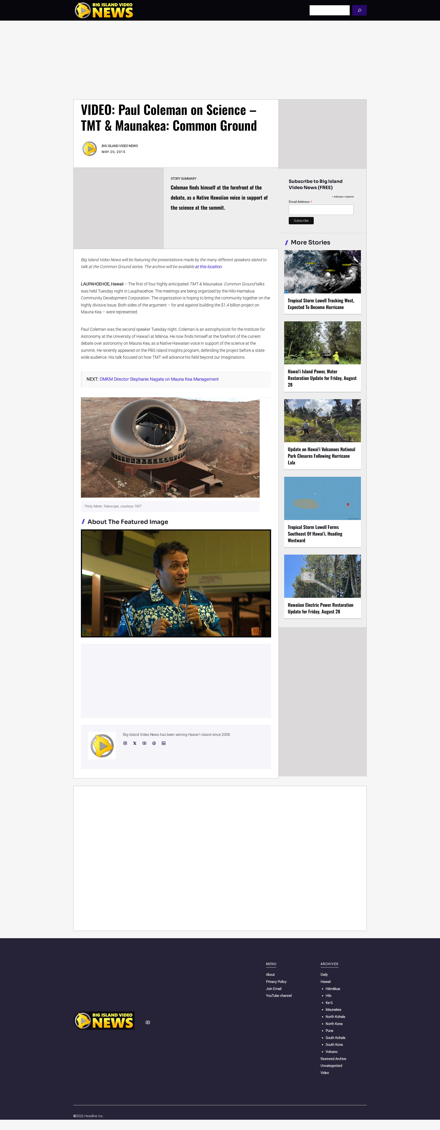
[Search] (359, 10)
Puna (329, 1031)
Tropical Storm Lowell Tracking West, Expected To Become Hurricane (321, 303)
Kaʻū (329, 1003)
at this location (208, 266)
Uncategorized (331, 1066)
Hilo (328, 996)
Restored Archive (333, 1059)
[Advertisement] (220, 60)
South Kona (334, 1045)
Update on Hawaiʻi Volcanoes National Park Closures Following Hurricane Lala (321, 456)
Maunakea (333, 1010)
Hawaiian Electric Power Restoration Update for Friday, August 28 (320, 608)
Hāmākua (333, 989)
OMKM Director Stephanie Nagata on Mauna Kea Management (159, 379)
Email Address (300, 202)
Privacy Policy (276, 982)
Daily (324, 975)
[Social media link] (125, 743)
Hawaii (326, 982)
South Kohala (335, 1038)
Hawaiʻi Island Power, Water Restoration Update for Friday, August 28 (322, 378)
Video (325, 1073)
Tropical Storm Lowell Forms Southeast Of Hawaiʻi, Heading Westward (315, 533)
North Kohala (335, 1017)
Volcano (332, 1052)
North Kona (334, 1024)
